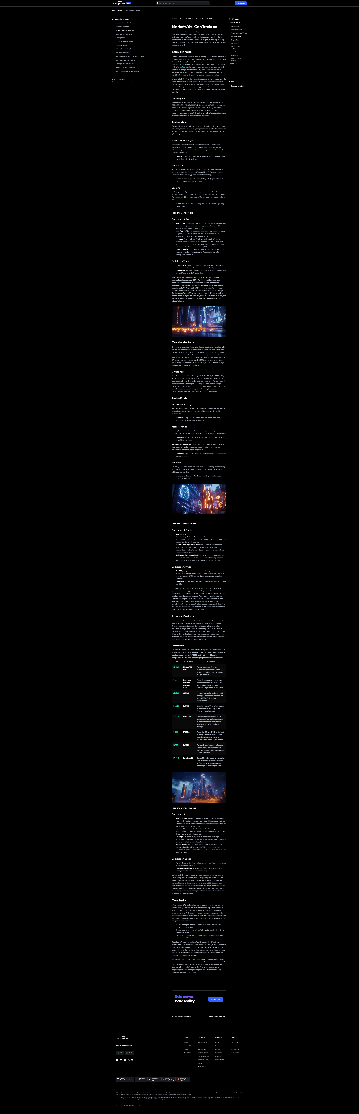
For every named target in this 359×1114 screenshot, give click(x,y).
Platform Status (203, 1053)
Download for (142, 1079)
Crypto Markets (235, 36)
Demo (130, 1053)
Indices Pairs (235, 55)
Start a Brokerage (203, 1056)
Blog (199, 1046)
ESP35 (175, 745)
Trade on (126, 1079)
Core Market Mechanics (182, 1016)
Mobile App (187, 1053)
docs (128, 3)
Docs (113, 10)
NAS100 (176, 667)
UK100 (175, 732)
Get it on (169, 1079)
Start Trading (216, 999)
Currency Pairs (236, 26)
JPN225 (176, 716)
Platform (186, 1042)
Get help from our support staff (123, 82)
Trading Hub (187, 1046)
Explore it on (184, 1079)
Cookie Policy (235, 1053)
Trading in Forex (236, 29)
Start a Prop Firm (203, 1059)
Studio (186, 1049)
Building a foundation (217, 1016)
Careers (217, 1046)
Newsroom (218, 1053)
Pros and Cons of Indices (237, 59)
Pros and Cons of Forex (239, 33)
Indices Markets (235, 52)
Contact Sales (219, 1059)
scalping (222, 197)
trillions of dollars (181, 67)
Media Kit (218, 1056)
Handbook (120, 10)
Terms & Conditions (237, 1046)
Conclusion (234, 64)
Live (121, 1053)
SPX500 (176, 693)
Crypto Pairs (235, 40)
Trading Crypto (236, 43)
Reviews (217, 1049)
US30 (175, 680)
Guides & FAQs (202, 1042)
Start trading (241, 3)
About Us (218, 1042)
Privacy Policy (235, 1042)
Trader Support (202, 1049)
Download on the (155, 1079)
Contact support (118, 79)
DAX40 (176, 706)
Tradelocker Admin (237, 86)
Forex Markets (235, 23)
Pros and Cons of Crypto (237, 47)
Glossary (200, 1063)
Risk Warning (235, 1049)
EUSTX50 (176, 758)
